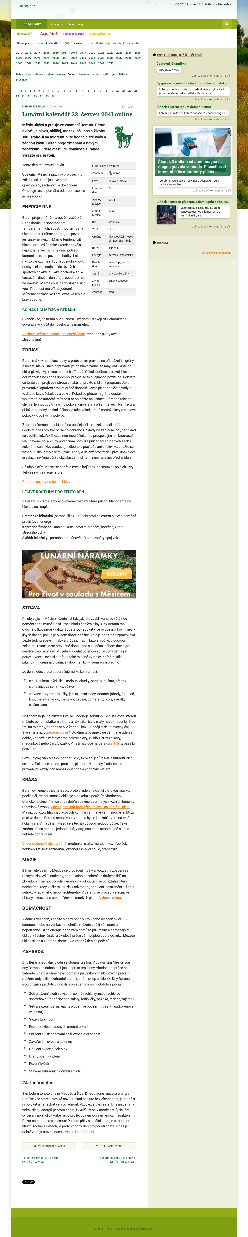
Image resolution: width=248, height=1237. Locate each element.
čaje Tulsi (113, 743)
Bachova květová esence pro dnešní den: (53, 334)
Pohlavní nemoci (100, 33)
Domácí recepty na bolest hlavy (46, 482)
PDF (133, 106)
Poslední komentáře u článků (179, 55)
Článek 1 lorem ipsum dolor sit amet (184, 107)
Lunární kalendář (47, 43)
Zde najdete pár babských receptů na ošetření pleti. (90, 807)
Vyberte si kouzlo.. (113, 898)
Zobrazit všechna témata (216, 252)
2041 (66, 43)
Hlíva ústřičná (47, 33)
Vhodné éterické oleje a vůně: (44, 843)
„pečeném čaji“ (57, 732)
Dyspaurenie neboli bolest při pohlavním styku (192, 83)
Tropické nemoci (73, 33)
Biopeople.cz (26, 6)
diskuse (163, 243)
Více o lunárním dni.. (80, 1132)
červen (78, 43)
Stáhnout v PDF (111, 1146)
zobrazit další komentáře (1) (209, 75)
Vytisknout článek (51, 1146)
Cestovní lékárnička (171, 63)
